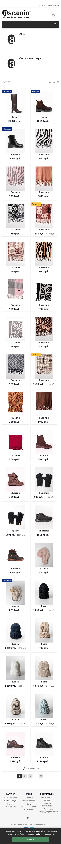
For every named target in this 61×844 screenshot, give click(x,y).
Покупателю (47, 794)
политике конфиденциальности (40, 834)
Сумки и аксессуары (11, 805)
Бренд (29, 794)
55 (41, 776)
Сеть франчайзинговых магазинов (29, 806)
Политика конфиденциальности (48, 810)
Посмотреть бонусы (46, 798)
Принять (30, 839)
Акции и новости (29, 801)
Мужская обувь (10, 797)
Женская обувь (10, 801)
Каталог (10, 794)
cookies (10, 834)
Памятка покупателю (47, 804)
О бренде (29, 797)
